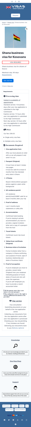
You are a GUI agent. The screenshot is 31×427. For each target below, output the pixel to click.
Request (16, 15)
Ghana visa (10, 86)
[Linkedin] (13, 419)
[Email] (18, 1)
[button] (26, 28)
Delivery (22, 406)
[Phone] (15, 1)
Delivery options (17, 328)
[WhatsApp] (12, 1)
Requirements (7, 75)
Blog (27, 406)
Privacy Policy (9, 409)
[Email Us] (22, 419)
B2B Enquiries (6, 406)
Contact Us (15, 406)
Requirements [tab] (8, 91)
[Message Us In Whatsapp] (17, 419)
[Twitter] (8, 419)
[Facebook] (4, 419)
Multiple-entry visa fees (13, 141)
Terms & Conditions (20, 409)
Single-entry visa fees (12, 137)
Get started (8, 80)
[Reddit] (15, 424)
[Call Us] (26, 419)
